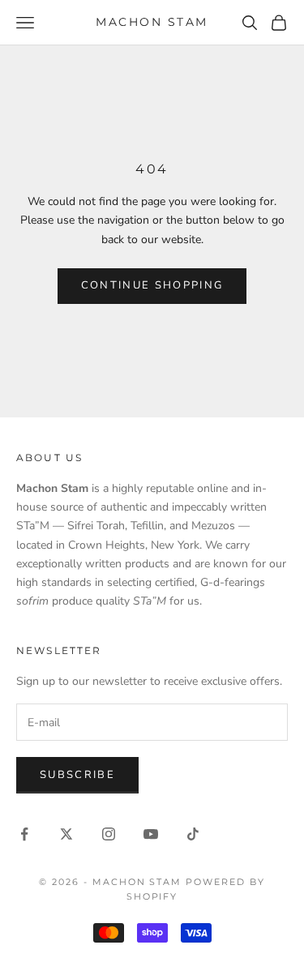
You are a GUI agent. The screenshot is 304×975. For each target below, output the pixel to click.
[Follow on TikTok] (193, 834)
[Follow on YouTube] (151, 834)
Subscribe (77, 775)
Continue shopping (152, 285)
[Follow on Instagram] (109, 834)
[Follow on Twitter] (66, 834)
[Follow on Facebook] (24, 834)
